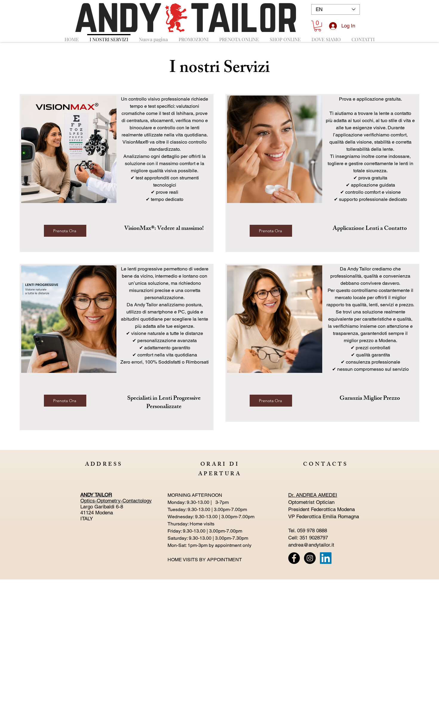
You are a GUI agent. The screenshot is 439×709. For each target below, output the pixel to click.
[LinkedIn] (325, 558)
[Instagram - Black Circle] (310, 558)
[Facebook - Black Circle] (294, 558)
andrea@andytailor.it (311, 545)
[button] (317, 26)
